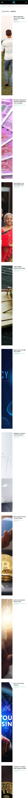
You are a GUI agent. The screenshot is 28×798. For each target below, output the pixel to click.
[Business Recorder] (14, 2)
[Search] (26, 2)
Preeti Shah (17, 21)
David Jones (17, 270)
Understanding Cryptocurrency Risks (19, 267)
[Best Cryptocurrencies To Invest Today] (7, 555)
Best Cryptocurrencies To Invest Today (20, 517)
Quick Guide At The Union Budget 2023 (19, 184)
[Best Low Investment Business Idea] (7, 639)
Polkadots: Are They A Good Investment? (19, 434)
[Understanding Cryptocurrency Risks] (7, 305)
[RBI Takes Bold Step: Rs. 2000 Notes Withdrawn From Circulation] (7, 139)
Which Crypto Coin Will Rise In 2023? (19, 350)
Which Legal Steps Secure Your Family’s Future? (19, 18)
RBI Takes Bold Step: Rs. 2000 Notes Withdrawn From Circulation (20, 101)
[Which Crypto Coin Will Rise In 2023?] (7, 389)
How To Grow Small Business (19, 684)
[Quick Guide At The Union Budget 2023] (7, 222)
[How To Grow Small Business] (7, 722)
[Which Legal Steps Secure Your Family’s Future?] (7, 55)
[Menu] (2, 2)
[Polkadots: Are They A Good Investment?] (7, 472)
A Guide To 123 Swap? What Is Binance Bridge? (20, 767)
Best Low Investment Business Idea (19, 600)
